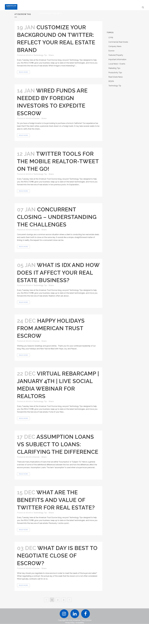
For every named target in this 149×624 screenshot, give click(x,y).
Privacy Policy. (70, 622)
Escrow (36, 118)
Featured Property (115, 55)
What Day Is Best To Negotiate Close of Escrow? (57, 555)
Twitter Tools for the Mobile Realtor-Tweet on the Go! (58, 161)
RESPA (111, 81)
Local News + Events (116, 64)
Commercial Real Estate (118, 42)
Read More (23, 72)
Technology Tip (40, 55)
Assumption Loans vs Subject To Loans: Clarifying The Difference (57, 444)
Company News (114, 46)
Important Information (117, 59)
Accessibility (80, 622)
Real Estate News (115, 77)
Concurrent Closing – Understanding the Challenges (57, 217)
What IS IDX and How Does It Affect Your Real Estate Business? (58, 272)
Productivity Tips (115, 73)
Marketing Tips (114, 68)
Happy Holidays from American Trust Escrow (51, 328)
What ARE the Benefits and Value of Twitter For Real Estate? (56, 500)
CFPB (110, 38)
